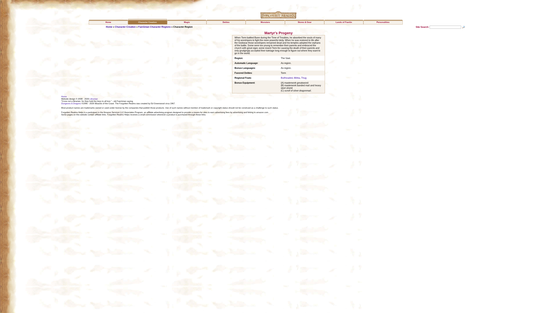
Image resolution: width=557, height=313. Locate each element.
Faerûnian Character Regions (154, 27)
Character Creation (147, 22)
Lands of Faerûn (344, 22)
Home (108, 22)
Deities (226, 22)
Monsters (265, 22)
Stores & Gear (304, 22)
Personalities (383, 22)
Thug (303, 78)
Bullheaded (287, 78)
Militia (297, 78)
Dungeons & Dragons (71, 103)
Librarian (94, 99)
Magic (187, 22)
